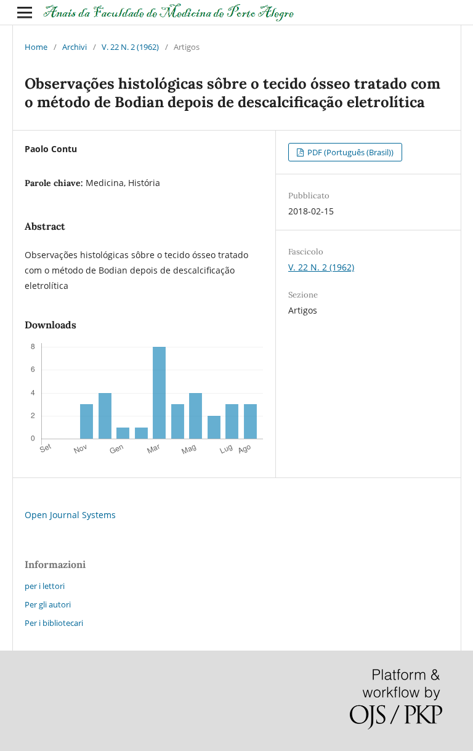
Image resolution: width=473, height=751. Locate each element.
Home (36, 46)
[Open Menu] (24, 12)
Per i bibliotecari (54, 622)
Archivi (74, 46)
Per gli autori (48, 604)
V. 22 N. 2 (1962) (130, 46)
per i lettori (45, 585)
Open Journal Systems (70, 515)
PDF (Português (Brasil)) (349, 152)
